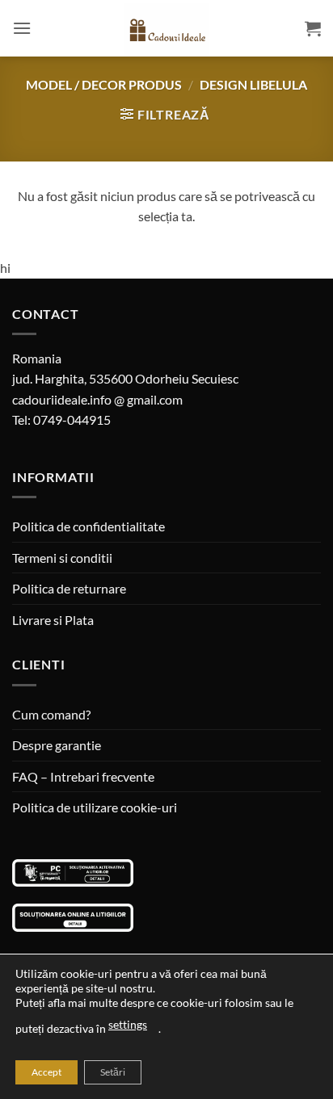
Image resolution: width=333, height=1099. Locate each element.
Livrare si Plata (53, 619)
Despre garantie (56, 745)
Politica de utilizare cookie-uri (94, 807)
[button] (22, 28)
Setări (112, 1072)
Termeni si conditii (62, 557)
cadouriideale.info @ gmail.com (97, 399)
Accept (46, 1072)
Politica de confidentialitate (88, 526)
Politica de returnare (69, 588)
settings (127, 1024)
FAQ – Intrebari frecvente (83, 776)
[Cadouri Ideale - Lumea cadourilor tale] (166, 31)
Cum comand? (51, 714)
